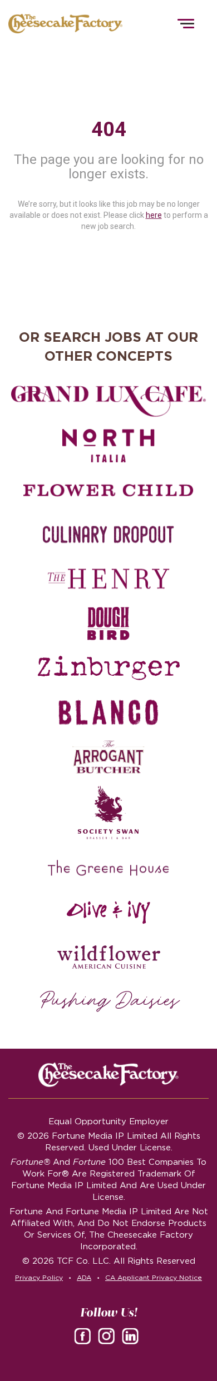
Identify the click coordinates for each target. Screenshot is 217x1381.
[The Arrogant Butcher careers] (108, 757)
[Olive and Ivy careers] (108, 912)
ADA (84, 1277)
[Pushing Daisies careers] (110, 1001)
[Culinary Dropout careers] (108, 534)
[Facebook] (84, 1335)
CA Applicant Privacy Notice (153, 1277)
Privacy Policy (39, 1277)
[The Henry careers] (108, 579)
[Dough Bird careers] (108, 623)
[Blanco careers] (108, 712)
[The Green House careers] (108, 868)
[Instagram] (108, 1335)
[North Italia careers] (108, 445)
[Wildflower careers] (108, 957)
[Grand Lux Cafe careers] (108, 401)
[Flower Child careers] (108, 490)
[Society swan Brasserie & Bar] (108, 812)
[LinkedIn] (132, 1335)
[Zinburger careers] (108, 668)
